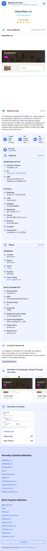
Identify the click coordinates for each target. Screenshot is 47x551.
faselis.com (6, 533)
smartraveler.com (9, 481)
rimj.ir (4, 508)
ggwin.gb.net (7, 505)
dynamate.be (7, 467)
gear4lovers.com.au (10, 515)
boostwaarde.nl (8, 474)
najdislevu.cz (7, 460)
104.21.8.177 (11, 173)
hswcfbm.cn (28, 118)
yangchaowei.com (9, 485)
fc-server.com (7, 488)
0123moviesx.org (9, 526)
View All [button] (42, 111)
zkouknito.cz (7, 464)
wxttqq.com (9, 431)
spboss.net (6, 519)
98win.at (5, 512)
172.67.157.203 (21, 173)
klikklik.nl (5, 478)
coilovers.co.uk (8, 536)
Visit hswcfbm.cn (23, 15)
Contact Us (23, 542)
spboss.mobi (7, 522)
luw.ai (4, 471)
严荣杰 (9, 268)
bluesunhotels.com (9, 492)
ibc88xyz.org (7, 529)
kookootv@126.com (14, 279)
